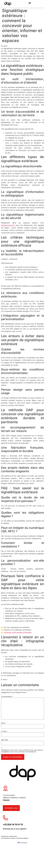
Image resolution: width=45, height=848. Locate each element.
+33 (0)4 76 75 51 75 (13, 824)
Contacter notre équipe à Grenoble (17, 632)
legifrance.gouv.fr (8, 225)
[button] (30, 3)
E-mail (4, 731)
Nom (3, 723)
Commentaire (7, 696)
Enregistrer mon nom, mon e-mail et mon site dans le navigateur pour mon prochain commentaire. (22, 751)
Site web (4, 740)
